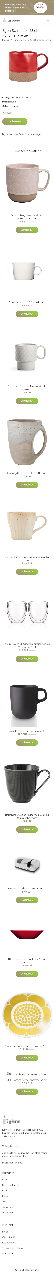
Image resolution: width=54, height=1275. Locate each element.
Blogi (5, 1231)
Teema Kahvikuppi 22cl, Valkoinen (27, 302)
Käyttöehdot (8, 1242)
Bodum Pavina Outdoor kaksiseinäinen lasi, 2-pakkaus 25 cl (27, 645)
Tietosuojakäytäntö (12, 1248)
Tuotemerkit (8, 1212)
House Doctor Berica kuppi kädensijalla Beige (27, 559)
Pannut (5, 1196)
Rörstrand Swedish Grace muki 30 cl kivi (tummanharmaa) (27, 816)
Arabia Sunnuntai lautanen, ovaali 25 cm (27, 1046)
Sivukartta (7, 1253)
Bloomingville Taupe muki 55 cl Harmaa (27, 473)
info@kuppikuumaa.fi (13, 1162)
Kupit (18, 97)
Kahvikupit (27, 97)
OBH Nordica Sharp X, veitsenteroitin (27, 888)
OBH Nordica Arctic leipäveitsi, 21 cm (27, 1079)
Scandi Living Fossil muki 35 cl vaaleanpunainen (27, 217)
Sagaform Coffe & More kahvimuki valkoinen (27, 388)
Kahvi (5, 1179)
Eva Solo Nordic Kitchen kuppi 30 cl (27, 731)
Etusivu (5, 40)
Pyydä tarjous (40, 5)
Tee (4, 1201)
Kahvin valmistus (11, 1185)
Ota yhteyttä (8, 1237)
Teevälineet (8, 1207)
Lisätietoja (14, 121)
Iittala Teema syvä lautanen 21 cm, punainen (27, 961)
